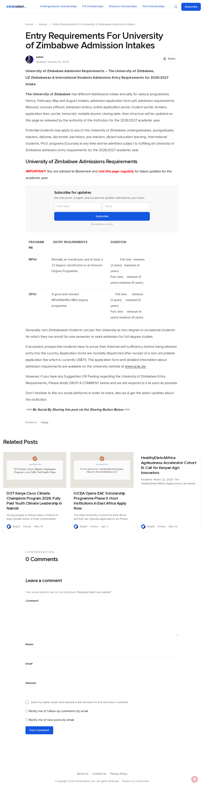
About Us (82, 773)
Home (29, 24)
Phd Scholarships (153, 6)
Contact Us (99, 773)
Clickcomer (142, 781)
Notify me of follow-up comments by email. (58, 711)
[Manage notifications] (194, 779)
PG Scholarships (92, 6)
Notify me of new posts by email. (52, 719)
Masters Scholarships (123, 6)
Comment (32, 600)
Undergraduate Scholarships (58, 6)
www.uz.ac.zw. (135, 366)
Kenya (43, 24)
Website (31, 683)
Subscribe (191, 6)
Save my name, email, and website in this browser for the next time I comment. (79, 702)
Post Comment (39, 730)
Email (29, 663)
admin (39, 57)
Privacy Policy (118, 773)
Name (30, 644)
